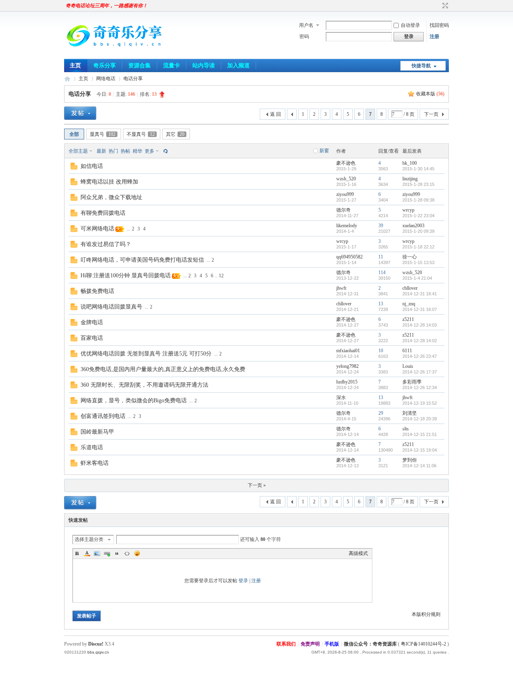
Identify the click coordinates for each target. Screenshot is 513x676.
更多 (149, 151)
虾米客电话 (95, 463)
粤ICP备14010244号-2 (423, 644)
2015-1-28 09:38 (418, 200)
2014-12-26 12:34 (419, 387)
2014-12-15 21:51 (419, 434)
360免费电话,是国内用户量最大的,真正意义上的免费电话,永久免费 (163, 369)
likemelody (346, 225)
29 (380, 413)
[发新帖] (80, 113)
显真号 (102, 134)
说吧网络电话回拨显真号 (111, 307)
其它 (175, 134)
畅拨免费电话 (97, 291)
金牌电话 (92, 322)
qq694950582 (349, 257)
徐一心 (409, 257)
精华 (137, 151)
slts (405, 429)
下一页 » (257, 485)
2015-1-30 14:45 (418, 168)
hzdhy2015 (346, 382)
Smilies (137, 553)
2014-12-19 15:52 (419, 403)
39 (380, 225)
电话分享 (133, 78)
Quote (117, 553)
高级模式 (358, 553)
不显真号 (141, 134)
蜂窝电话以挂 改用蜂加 (109, 182)
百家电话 (92, 338)
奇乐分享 (104, 66)
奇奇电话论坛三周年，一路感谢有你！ (106, 5)
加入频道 (238, 66)
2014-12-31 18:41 (419, 293)
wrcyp (408, 210)
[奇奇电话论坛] (114, 54)
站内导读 (203, 66)
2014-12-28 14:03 (419, 325)
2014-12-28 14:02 (419, 340)
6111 (407, 350)
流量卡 (171, 66)
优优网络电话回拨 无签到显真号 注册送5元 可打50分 (146, 354)
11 (380, 257)
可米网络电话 (97, 229)
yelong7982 (347, 366)
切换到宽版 (444, 5)
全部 (74, 134)
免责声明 (310, 644)
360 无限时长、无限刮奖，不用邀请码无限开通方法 (144, 385)
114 (382, 272)
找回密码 (439, 25)
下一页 (431, 114)
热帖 (125, 151)
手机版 (332, 644)
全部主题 (78, 151)
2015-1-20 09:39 (418, 231)
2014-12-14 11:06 (419, 465)
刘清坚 (409, 413)
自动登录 (410, 25)
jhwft (341, 288)
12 (221, 275)
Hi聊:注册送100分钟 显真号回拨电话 (126, 275)
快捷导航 (421, 66)
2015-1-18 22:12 (418, 246)
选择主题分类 (89, 539)
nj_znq (408, 304)
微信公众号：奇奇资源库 (370, 644)
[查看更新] (165, 151)
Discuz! (95, 644)
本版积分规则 (426, 614)
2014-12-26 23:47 (419, 356)
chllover (410, 288)
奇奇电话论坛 (67, 79)
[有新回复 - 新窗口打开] (74, 168)
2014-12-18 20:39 (419, 418)
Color (87, 553)
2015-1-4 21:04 (417, 278)
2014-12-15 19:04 (419, 450)
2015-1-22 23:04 (418, 215)
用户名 (306, 25)
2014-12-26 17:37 (419, 371)
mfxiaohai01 (348, 350)
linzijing (410, 179)
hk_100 (409, 163)
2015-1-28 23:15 (418, 184)
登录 (243, 580)
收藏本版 (430, 94)
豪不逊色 (345, 163)
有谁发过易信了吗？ (106, 244)
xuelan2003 (413, 225)
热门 (113, 151)
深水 (341, 397)
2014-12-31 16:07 (419, 309)
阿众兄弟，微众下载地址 (111, 197)
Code (127, 553)
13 (380, 304)
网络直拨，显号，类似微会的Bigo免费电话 (134, 401)
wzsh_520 (346, 179)
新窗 (324, 150)
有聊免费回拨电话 (103, 213)
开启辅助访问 (438, 5)
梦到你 (409, 460)
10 (380, 350)
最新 (101, 151)
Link (107, 553)
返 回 (275, 114)
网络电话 (105, 78)
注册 (434, 36)
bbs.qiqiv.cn (98, 652)
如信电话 (92, 166)
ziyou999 (345, 194)
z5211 (408, 319)
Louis (407, 366)
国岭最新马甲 (97, 432)
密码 (304, 36)
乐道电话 (92, 447)
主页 (75, 66)
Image (97, 553)
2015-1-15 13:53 (418, 262)
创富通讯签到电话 (103, 416)
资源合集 (139, 66)
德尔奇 (343, 210)
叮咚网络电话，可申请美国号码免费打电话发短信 (142, 260)
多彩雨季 (412, 382)
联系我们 (286, 644)
